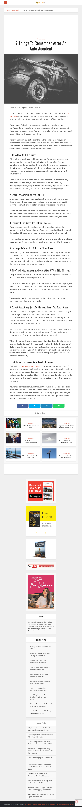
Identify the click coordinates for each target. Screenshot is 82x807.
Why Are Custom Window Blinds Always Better (30, 457)
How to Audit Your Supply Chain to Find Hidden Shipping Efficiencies (40, 789)
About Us (28, 804)
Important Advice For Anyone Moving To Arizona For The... (66, 427)
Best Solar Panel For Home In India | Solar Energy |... (66, 457)
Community (16, 10)
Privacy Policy (36, 804)
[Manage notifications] (76, 801)
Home (8, 10)
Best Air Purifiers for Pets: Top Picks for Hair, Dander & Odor (40, 782)
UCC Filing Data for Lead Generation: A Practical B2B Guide (40, 736)
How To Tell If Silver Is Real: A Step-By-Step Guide (66, 442)
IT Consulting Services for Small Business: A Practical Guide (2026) (40, 743)
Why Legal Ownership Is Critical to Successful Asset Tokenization (40, 729)
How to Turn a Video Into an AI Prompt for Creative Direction (38, 775)
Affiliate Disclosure (63, 804)
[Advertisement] (41, 24)
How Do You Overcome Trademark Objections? (30, 442)
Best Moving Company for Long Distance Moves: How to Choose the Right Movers (40, 751)
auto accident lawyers (32, 366)
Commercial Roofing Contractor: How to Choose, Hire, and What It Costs (39, 767)
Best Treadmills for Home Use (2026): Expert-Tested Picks (41, 795)
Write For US (74, 804)
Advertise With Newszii (49, 804)
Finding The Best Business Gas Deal (30, 427)
